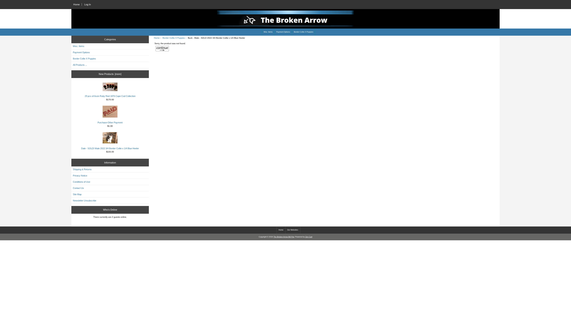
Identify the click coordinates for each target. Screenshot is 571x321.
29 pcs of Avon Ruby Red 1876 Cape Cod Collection (110, 96)
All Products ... (80, 65)
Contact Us (78, 188)
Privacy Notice (80, 175)
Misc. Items (268, 32)
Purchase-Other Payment (110, 122)
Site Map (77, 194)
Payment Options (283, 32)
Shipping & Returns (82, 169)
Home (76, 4)
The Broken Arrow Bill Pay (283, 237)
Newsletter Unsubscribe (84, 200)
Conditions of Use (81, 182)
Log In (87, 4)
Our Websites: (292, 230)
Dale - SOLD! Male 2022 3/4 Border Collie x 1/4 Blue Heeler (110, 148)
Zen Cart (308, 237)
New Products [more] (110, 74)
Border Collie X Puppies (174, 38)
